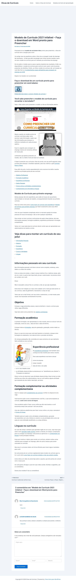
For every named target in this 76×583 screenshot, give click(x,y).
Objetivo (18, 243)
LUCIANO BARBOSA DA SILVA (28, 516)
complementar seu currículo (35, 393)
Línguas (18, 254)
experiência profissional (41, 350)
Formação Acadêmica (22, 178)
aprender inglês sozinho (28, 431)
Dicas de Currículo (9, 3)
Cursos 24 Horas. (21, 412)
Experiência (19, 248)
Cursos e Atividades (21, 251)
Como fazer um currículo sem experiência (42, 204)
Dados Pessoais (20, 183)
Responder (23, 508)
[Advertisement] (38, 17)
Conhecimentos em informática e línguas (27, 188)
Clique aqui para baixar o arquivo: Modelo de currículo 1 (30, 94)
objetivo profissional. (42, 312)
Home (31, 3)
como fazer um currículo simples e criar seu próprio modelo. (41, 455)
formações (28, 327)
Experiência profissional (23, 180)
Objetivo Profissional (22, 175)
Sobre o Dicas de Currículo (43, 3)
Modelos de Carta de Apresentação (63, 3)
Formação (19, 246)
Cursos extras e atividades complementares (28, 186)
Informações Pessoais (22, 240)
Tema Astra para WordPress (53, 579)
